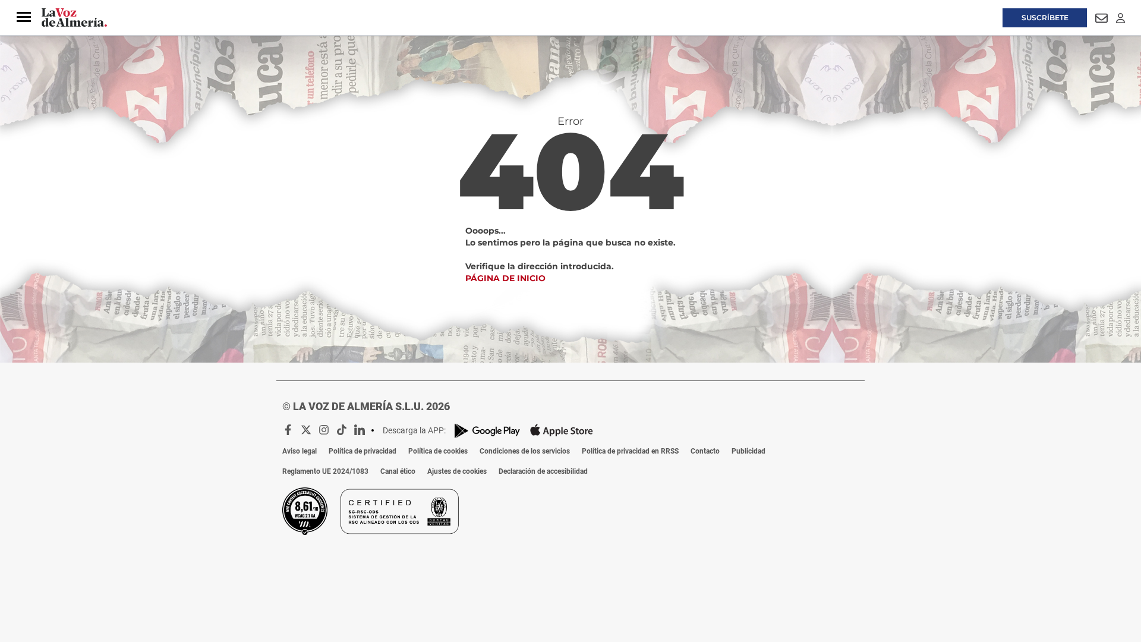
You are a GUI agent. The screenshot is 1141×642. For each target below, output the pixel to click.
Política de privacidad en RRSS (630, 451)
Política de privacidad (362, 451)
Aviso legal (299, 451)
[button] (24, 17)
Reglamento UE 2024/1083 (325, 471)
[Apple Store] (561, 430)
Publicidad (748, 451)
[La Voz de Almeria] (74, 17)
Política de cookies (438, 451)
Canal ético (397, 471)
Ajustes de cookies (457, 471)
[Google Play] (487, 430)
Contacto (705, 451)
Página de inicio (505, 278)
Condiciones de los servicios (525, 451)
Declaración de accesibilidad (543, 471)
